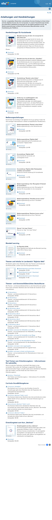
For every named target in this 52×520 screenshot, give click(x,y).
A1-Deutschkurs (12, 292)
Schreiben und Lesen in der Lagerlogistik (19, 346)
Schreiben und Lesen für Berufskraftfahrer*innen (21, 340)
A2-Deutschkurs (12, 298)
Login (47, 3)
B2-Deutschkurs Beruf (14, 319)
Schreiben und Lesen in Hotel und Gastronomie (21, 351)
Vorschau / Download (14, 375)
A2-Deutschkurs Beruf (14, 308)
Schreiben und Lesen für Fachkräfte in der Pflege (21, 335)
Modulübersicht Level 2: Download (29, 276)
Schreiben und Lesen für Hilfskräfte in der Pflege (21, 330)
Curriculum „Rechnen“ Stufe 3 (16, 413)
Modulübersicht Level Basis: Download (30, 268)
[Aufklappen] (50, 12)
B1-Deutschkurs (12, 303)
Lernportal (13, 3)
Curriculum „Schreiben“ (14, 386)
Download (11, 52)
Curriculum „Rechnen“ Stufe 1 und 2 (18, 395)
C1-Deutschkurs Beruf (14, 324)
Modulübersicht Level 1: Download (29, 272)
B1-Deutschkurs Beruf (14, 314)
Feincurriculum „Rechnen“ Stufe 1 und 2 (19, 404)
